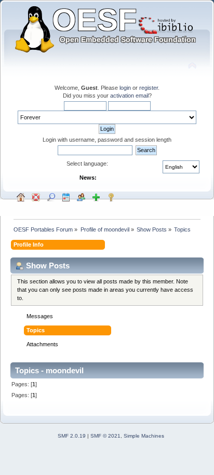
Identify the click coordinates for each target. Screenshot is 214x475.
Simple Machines (144, 436)
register (148, 88)
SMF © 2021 (105, 436)
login (125, 88)
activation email (129, 95)
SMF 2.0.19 (72, 436)
